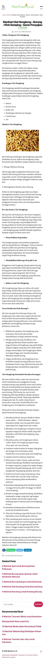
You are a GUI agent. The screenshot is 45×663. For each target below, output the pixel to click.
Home (4, 15)
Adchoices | (6, 655)
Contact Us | (23, 655)
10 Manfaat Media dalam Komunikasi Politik (21, 626)
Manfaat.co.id (12, 651)
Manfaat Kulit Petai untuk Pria (15, 621)
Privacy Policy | (33, 655)
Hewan (9, 15)
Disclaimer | (14, 655)
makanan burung (15, 555)
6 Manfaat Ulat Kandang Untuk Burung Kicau (22, 586)
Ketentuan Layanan (8, 657)
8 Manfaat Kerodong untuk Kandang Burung (22, 591)
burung (7, 555)
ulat (21, 555)
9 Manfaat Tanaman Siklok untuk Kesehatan (22, 616)
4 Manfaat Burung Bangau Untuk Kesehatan (22, 582)
